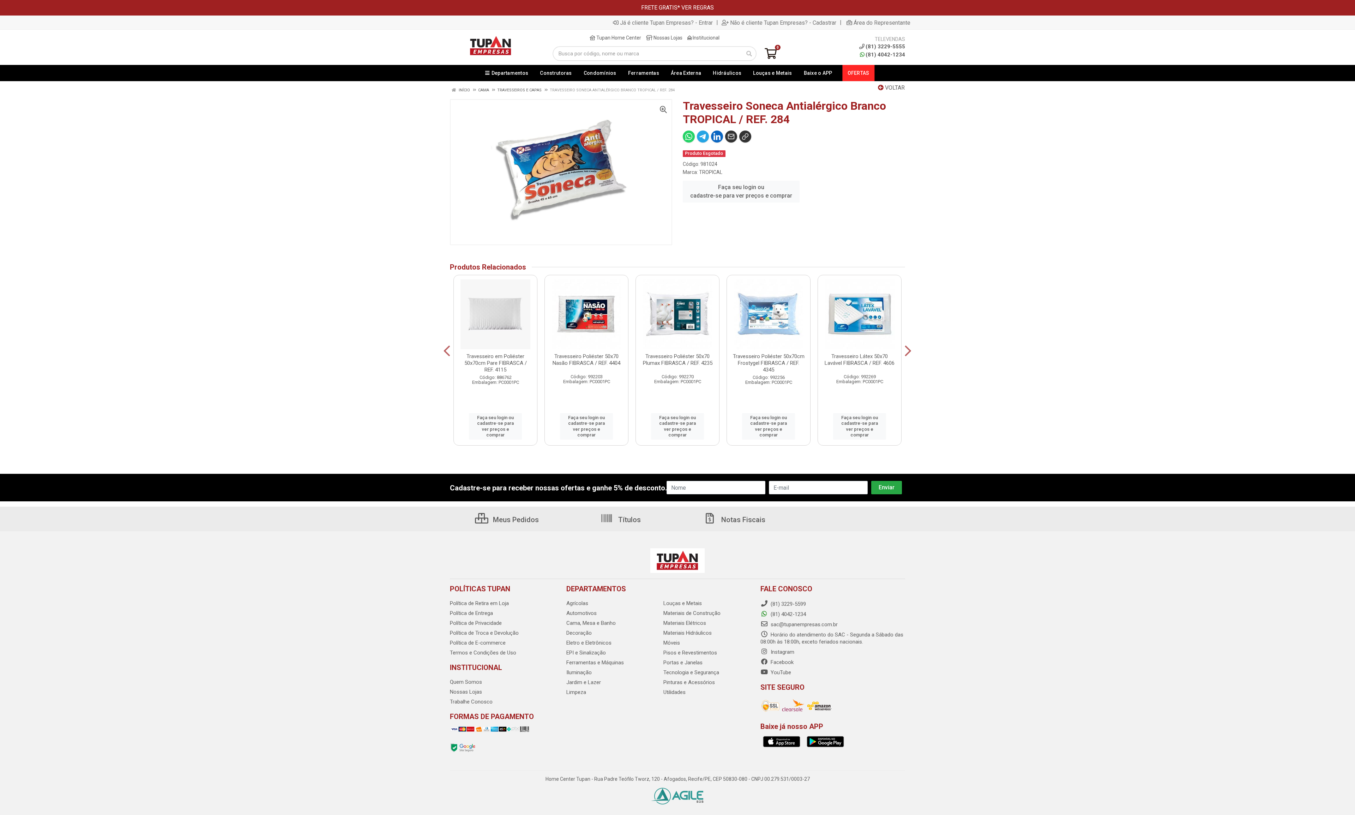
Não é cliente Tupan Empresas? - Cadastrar (783, 22)
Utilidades (674, 692)
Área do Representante (882, 22)
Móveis (671, 643)
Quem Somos (466, 682)
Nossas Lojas (667, 38)
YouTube (780, 672)
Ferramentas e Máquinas (595, 662)
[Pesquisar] (749, 53)
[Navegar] (447, 351)
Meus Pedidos (515, 519)
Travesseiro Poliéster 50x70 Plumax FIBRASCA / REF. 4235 (677, 359)
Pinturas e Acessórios (689, 682)
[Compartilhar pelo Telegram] (703, 137)
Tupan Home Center (618, 38)
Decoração (579, 633)
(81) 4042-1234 (885, 55)
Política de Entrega (471, 613)
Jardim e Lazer (583, 682)
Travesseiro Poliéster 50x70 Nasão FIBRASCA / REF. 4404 (586, 359)
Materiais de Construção (692, 613)
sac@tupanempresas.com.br (803, 624)
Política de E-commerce (478, 643)
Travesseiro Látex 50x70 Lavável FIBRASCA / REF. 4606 (860, 359)
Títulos (628, 519)
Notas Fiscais (742, 519)
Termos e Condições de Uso (483, 653)
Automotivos (581, 613)
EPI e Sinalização (586, 653)
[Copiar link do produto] (745, 137)
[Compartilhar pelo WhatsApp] (689, 137)
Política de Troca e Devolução (484, 633)
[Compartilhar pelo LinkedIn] (717, 137)
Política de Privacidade (476, 623)
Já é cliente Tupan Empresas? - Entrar (666, 22)
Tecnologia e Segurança (691, 672)
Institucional (705, 38)
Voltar (894, 87)
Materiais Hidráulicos (687, 633)
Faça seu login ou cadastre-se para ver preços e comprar (741, 191)
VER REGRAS (697, 7)
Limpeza (576, 692)
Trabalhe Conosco (471, 702)
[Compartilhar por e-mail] (731, 137)
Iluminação (579, 672)
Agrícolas (577, 603)
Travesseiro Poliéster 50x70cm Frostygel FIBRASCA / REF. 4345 (769, 363)
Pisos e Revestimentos (690, 653)
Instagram (781, 652)
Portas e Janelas (683, 662)
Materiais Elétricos (684, 623)
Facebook (781, 662)
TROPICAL (710, 172)
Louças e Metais (682, 603)
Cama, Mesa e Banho (591, 623)
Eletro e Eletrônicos (589, 643)
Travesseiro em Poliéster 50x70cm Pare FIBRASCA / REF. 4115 (495, 363)
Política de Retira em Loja (479, 603)
